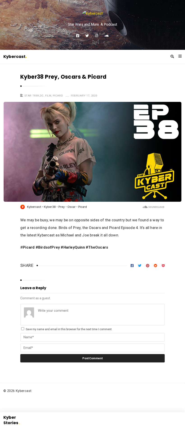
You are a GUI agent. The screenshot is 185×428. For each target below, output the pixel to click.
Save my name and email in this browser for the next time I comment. (69, 329)
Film (48, 95)
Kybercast (14, 56)
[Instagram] (96, 36)
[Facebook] (77, 36)
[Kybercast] (92, 13)
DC (42, 95)
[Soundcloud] (106, 36)
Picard (58, 95)
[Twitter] (87, 36)
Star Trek (31, 95)
